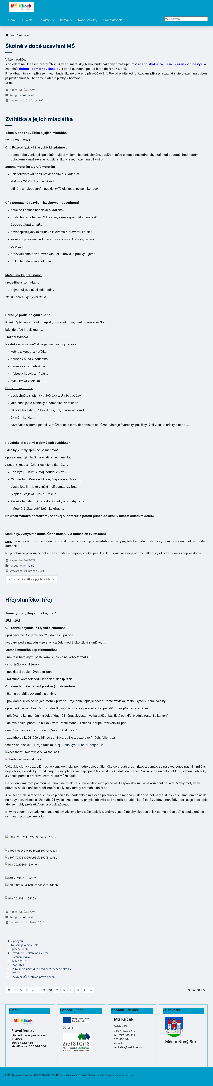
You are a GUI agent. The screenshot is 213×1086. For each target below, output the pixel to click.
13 (71, 990)
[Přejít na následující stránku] (84, 990)
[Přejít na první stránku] (8, 990)
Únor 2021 (17, 965)
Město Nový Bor (180, 1041)
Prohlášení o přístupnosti (64, 1075)
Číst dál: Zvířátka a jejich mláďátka (32, 579)
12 (64, 990)
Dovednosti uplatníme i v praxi (30, 953)
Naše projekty (87, 20)
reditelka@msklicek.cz (128, 1047)
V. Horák (130, 1075)
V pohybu (17, 941)
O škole (27, 20)
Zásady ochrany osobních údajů (95, 1075)
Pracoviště (110, 20)
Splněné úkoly (19, 949)
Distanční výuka (21, 957)
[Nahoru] (207, 1079)
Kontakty (66, 20)
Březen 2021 (18, 961)
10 (50, 990)
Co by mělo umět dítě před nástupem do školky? (41, 969)
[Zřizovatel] (174, 1026)
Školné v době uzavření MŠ (40, 46)
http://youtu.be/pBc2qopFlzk (84, 745)
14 (78, 990)
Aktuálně (28, 95)
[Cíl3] (77, 1042)
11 (57, 990)
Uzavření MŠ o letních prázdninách (33, 977)
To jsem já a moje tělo (24, 945)
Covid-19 (16, 973)
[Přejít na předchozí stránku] (15, 990)
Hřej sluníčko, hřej (28, 599)
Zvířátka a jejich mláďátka (39, 119)
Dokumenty (46, 20)
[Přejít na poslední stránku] (90, 990)
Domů (12, 20)
